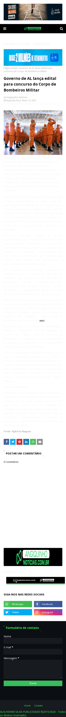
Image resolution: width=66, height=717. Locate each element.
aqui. (42, 320)
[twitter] (18, 612)
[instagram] (48, 612)
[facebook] (48, 604)
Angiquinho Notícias (16, 97)
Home (27, 705)
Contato (38, 705)
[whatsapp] (18, 604)
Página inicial (10, 68)
